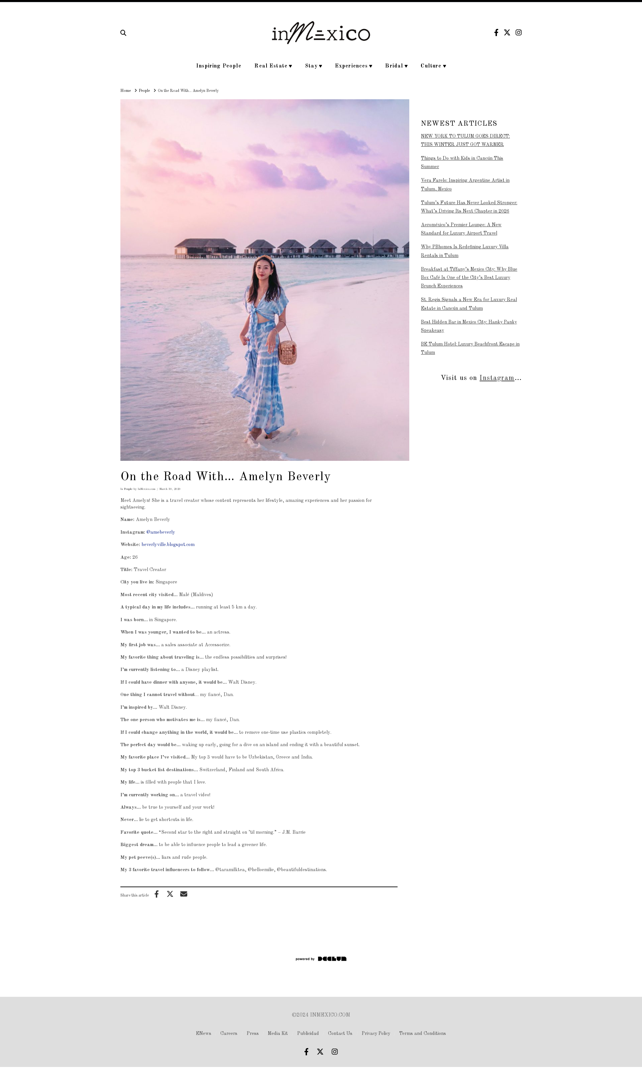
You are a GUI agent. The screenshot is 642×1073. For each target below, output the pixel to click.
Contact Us (340, 1033)
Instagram (496, 378)
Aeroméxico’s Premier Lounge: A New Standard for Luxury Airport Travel (461, 229)
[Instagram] (519, 32)
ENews (203, 1033)
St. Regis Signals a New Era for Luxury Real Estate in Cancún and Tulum (469, 303)
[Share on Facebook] (156, 894)
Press (253, 1033)
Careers (228, 1033)
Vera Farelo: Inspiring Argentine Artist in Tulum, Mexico (465, 184)
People (128, 489)
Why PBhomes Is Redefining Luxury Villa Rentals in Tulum (465, 251)
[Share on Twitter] (170, 894)
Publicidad (308, 1033)
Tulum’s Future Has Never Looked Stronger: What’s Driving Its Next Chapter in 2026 (469, 207)
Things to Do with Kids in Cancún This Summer (462, 162)
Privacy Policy (376, 1033)
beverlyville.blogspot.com (168, 544)
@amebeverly (160, 532)
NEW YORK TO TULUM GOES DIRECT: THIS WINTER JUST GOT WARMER (465, 140)
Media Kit (278, 1033)
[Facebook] (496, 32)
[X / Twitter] (507, 32)
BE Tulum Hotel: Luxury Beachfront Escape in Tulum (470, 348)
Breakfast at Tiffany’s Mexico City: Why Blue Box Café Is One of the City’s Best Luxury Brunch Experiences (469, 277)
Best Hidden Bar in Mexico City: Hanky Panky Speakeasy (469, 326)
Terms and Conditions (422, 1033)
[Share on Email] (184, 894)
